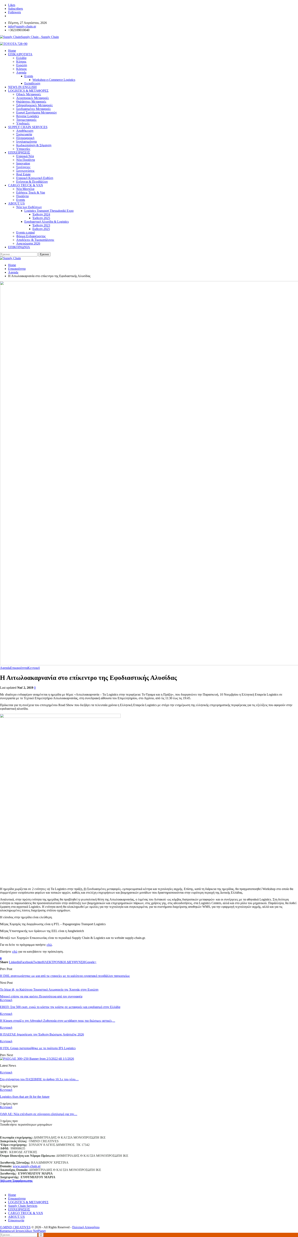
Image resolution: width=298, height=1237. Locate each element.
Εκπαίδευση (32, 83)
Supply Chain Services (22, 1205)
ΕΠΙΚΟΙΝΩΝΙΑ (19, 247)
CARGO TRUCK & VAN (25, 185)
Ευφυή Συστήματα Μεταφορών (36, 112)
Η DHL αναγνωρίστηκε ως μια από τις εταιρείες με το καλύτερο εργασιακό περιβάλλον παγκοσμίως (65, 976)
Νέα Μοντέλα (25, 189)
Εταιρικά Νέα (25, 156)
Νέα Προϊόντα (25, 159)
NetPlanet (39, 1231)
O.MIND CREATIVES (15, 1227)
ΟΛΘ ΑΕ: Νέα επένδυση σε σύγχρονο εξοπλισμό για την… (38, 1114)
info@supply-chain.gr (22, 26)
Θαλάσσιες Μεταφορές (31, 101)
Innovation (23, 163)
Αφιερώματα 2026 (28, 243)
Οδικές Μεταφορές (28, 94)
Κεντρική (34, 668)
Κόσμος (21, 69)
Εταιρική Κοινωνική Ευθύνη (34, 178)
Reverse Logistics (27, 116)
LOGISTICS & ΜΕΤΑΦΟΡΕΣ (28, 90)
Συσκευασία (24, 134)
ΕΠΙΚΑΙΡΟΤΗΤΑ (20, 54)
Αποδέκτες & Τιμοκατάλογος (35, 239)
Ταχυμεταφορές (26, 119)
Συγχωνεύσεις (25, 170)
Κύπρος (21, 61)
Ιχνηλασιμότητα (26, 141)
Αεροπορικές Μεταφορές (32, 98)
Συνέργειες (23, 167)
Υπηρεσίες (23, 149)
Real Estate (23, 174)
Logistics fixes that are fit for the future (24, 1096)
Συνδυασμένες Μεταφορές (33, 109)
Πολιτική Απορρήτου (86, 1227)
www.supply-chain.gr (27, 1166)
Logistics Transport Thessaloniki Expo (49, 210)
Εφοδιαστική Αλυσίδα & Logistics (46, 221)
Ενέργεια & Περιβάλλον (32, 181)
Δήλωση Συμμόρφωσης (16, 1180)
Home (12, 1195)
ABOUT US (16, 203)
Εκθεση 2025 (41, 229)
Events (28, 76)
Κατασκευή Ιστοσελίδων (16, 1231)
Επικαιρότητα (19, 668)
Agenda (21, 72)
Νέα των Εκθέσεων (29, 207)
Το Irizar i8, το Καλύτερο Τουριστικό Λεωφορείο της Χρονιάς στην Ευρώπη (49, 989)
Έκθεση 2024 (41, 214)
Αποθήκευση (24, 130)
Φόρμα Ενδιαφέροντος (31, 236)
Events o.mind (25, 232)
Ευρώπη (21, 65)
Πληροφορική (25, 138)
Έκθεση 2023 (41, 225)
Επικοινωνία (16, 1220)
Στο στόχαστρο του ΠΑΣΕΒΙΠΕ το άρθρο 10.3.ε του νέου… (39, 1079)
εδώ (49, 944)
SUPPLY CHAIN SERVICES (27, 127)
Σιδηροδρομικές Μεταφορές (34, 105)
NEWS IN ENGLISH (22, 87)
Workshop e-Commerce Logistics (53, 79)
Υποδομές (23, 123)
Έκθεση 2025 (41, 218)
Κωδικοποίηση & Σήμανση (33, 145)
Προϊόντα (22, 196)
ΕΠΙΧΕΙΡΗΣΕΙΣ (19, 152)
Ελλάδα (21, 58)
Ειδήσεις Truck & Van (30, 192)
